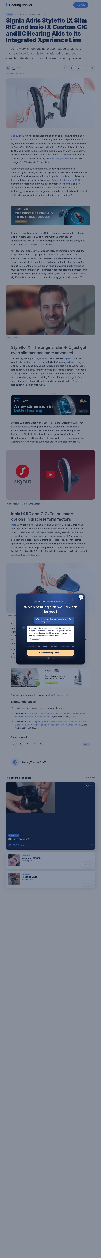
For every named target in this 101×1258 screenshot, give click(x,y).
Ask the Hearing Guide (49, 653)
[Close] (81, 597)
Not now (50, 658)
